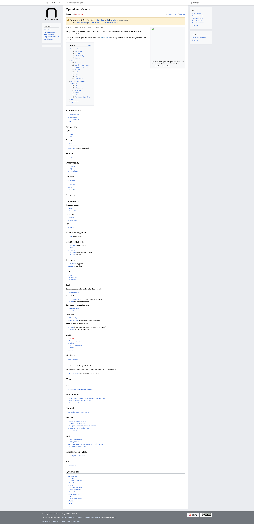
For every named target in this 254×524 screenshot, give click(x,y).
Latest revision (93, 22)
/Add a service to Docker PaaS (78, 428)
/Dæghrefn (72, 264)
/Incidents (71, 492)
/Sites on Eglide (73, 318)
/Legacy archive (74, 494)
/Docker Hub (72, 430)
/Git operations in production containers (82, 426)
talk (107, 20)
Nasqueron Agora (51, 2)
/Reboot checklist (74, 403)
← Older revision (80, 22)
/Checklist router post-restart (78, 412)
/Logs (70, 169)
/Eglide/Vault (72, 359)
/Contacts (71, 478)
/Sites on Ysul (73, 320)
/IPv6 (70, 187)
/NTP (70, 143)
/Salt (70, 122)
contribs (113, 20)
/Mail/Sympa (72, 280)
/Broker (71, 339)
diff (72, 22)
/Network (71, 180)
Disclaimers (75, 521)
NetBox (71, 189)
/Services (71, 148)
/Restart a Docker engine (77, 421)
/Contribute (72, 483)
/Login (70, 236)
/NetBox (71, 227)
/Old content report (75, 499)
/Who (70, 503)
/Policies (71, 501)
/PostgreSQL (72, 220)
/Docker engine (73, 119)
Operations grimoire (199, 38)
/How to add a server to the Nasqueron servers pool (86, 398)
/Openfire (71, 254)
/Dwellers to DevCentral (76, 423)
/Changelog (72, 476)
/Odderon (71, 266)
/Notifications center (75, 345)
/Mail (70, 275)
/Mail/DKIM (72, 277)
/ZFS (70, 157)
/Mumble (71, 250)
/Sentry (71, 348)
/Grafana (71, 166)
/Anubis (71, 327)
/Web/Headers (73, 292)
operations (104, 38)
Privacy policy (46, 521)
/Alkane (71, 302)
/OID (70, 496)
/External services (74, 490)
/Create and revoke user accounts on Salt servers (85, 444)
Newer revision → (111, 22)
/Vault (70, 350)
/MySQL (71, 218)
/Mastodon (72, 252)
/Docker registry (74, 341)
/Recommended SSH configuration (80, 389)
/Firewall (71, 185)
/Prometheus (73, 171)
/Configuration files (75, 481)
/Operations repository (76, 439)
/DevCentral (72, 245)
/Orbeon (71, 329)
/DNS (70, 182)
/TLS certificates (73, 373)
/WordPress (72, 311)
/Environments (73, 115)
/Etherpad (71, 248)
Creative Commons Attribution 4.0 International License (80, 518)
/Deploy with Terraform (76, 455)
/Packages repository (75, 146)
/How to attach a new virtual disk (79, 400)
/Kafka (70, 208)
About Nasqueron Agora (61, 521)
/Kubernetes (72, 117)
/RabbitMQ (72, 211)
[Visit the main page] (51, 13)
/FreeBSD (71, 134)
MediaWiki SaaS (74, 309)
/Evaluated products (75, 487)
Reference (195, 40)
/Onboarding (72, 466)
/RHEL (70, 137)
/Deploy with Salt (74, 442)
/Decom (71, 485)
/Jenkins (71, 343)
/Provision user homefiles (77, 446)
